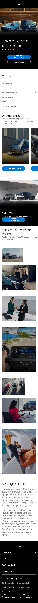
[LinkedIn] (21, 578)
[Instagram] (16, 578)
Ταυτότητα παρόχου (8, 583)
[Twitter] (7, 578)
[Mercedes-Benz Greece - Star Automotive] (19, 4)
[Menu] (32, 4)
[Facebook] (3, 578)
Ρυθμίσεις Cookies (8, 587)
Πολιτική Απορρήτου (24, 587)
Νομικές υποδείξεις (24, 583)
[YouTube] (12, 578)
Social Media (6, 591)
